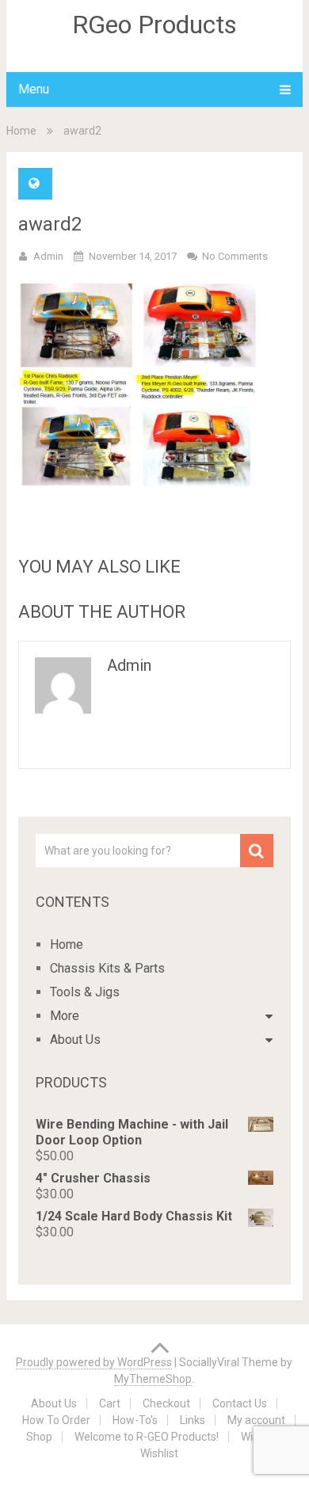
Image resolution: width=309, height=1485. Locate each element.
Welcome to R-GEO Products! (146, 1436)
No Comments (235, 256)
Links (192, 1420)
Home (21, 130)
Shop (39, 1436)
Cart (109, 1403)
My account (256, 1420)
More (64, 1015)
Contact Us (239, 1403)
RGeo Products (154, 24)
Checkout (166, 1403)
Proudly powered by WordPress (94, 1362)
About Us (75, 1039)
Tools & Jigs (85, 992)
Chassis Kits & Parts (107, 968)
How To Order (56, 1420)
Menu (33, 89)
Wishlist (159, 1453)
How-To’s (135, 1420)
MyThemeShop (153, 1379)
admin (48, 256)
